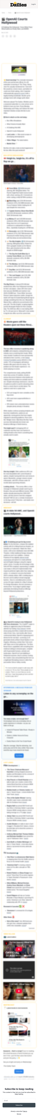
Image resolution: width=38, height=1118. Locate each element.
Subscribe (19, 1105)
